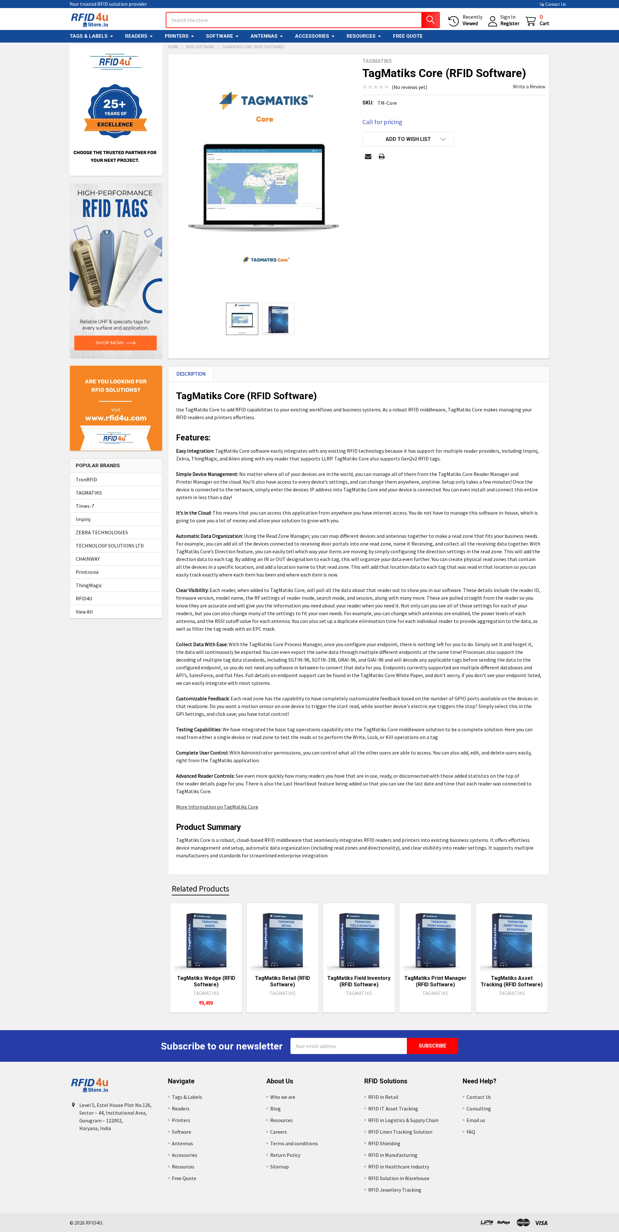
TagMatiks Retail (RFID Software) (282, 981)
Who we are (282, 1097)
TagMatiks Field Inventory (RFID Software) (358, 981)
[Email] (368, 156)
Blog (275, 1108)
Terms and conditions (294, 1143)
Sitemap (279, 1166)
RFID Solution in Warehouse (398, 1178)
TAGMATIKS (89, 492)
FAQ (471, 1132)
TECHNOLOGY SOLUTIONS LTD (110, 545)
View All (84, 611)
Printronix (87, 572)
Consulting (479, 1108)
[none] (263, 178)
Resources (361, 36)
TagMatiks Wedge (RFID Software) (206, 981)
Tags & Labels (89, 36)
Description (190, 374)
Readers (136, 36)
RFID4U (84, 598)
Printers (177, 36)
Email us (476, 1120)
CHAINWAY (88, 559)
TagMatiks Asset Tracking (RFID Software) (512, 981)
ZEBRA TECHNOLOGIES (102, 532)
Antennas (264, 36)
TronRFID (86, 479)
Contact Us (555, 4)
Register (509, 23)
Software (219, 36)
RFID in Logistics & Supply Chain (403, 1120)
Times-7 (85, 506)
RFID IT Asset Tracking (393, 1108)
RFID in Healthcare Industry (398, 1166)
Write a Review (529, 86)
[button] (408, 139)
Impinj (83, 519)
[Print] (382, 156)
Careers (278, 1132)
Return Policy (285, 1155)
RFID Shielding (384, 1143)
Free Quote (408, 36)
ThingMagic (89, 585)
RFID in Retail (383, 1097)
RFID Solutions (386, 1081)
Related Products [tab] (200, 888)
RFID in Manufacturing (393, 1155)
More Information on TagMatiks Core (217, 806)
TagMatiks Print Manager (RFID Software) (435, 981)
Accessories (312, 36)
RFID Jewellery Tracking (394, 1190)
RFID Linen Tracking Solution (400, 1132)
